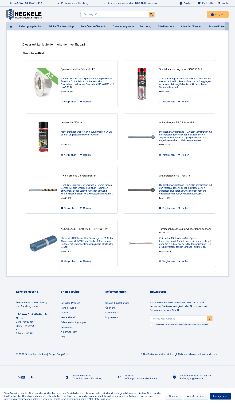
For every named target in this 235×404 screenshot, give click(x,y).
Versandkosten (210, 354)
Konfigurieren (220, 396)
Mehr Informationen (100, 399)
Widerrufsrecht (69, 331)
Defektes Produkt (70, 303)
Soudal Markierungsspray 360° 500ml (180, 69)
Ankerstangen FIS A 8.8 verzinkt (177, 122)
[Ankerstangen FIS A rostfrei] (141, 190)
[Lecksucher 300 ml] (43, 137)
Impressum (111, 317)
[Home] (11, 26)
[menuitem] (187, 3)
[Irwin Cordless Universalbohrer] (43, 190)
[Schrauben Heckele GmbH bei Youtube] (22, 377)
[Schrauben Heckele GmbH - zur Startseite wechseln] (24, 14)
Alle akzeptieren (196, 396)
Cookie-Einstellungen (117, 303)
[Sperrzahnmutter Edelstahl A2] (43, 84)
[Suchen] (151, 14)
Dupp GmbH (63, 354)
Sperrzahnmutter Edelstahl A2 (78, 69)
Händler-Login (69, 307)
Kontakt (65, 312)
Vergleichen (70, 101)
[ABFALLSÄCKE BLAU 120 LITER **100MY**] (43, 243)
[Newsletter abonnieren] (209, 318)
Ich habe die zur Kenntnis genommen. (180, 325)
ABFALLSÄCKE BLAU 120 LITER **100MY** (84, 228)
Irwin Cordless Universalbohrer (78, 175)
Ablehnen (173, 396)
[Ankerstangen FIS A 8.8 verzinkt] (141, 137)
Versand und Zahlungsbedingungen (73, 320)
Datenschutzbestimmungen (175, 325)
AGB (63, 336)
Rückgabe (66, 327)
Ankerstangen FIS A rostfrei (174, 175)
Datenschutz (112, 312)
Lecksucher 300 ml (71, 122)
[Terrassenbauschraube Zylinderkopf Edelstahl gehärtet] (141, 243)
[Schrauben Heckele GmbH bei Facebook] (32, 377)
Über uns (110, 307)
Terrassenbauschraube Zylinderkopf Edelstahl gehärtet (185, 230)
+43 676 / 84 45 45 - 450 (28, 3)
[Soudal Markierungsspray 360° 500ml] (141, 84)
